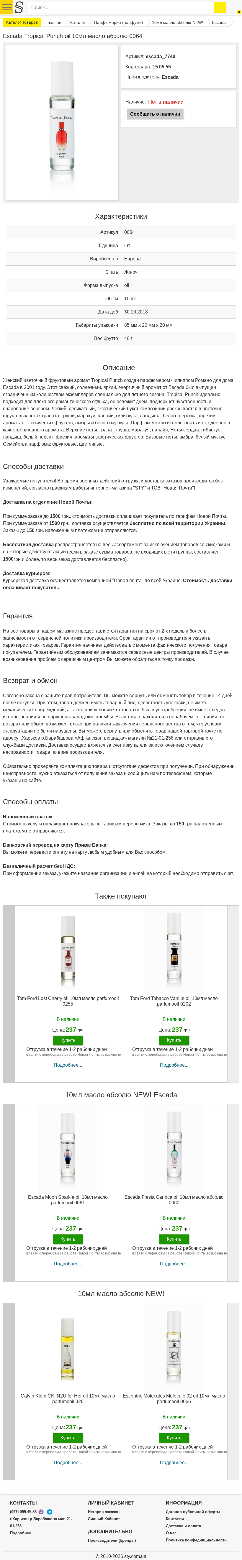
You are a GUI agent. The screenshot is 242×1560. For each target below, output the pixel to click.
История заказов (104, 1512)
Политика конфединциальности (196, 1540)
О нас (171, 1533)
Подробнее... (68, 1065)
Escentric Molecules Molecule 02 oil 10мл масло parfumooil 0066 (174, 1398)
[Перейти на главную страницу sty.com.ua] (19, 7)
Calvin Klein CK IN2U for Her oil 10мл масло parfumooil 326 (68, 1398)
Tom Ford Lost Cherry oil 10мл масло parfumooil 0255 (68, 1001)
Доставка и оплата (183, 1526)
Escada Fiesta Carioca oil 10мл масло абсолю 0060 (174, 1200)
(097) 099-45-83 (23, 1512)
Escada (170, 77)
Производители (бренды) (112, 1540)
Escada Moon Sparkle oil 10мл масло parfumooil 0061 (68, 1200)
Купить (67, 1040)
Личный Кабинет (104, 1519)
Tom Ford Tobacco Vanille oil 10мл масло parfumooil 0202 (174, 1001)
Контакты (175, 1519)
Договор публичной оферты (193, 1512)
